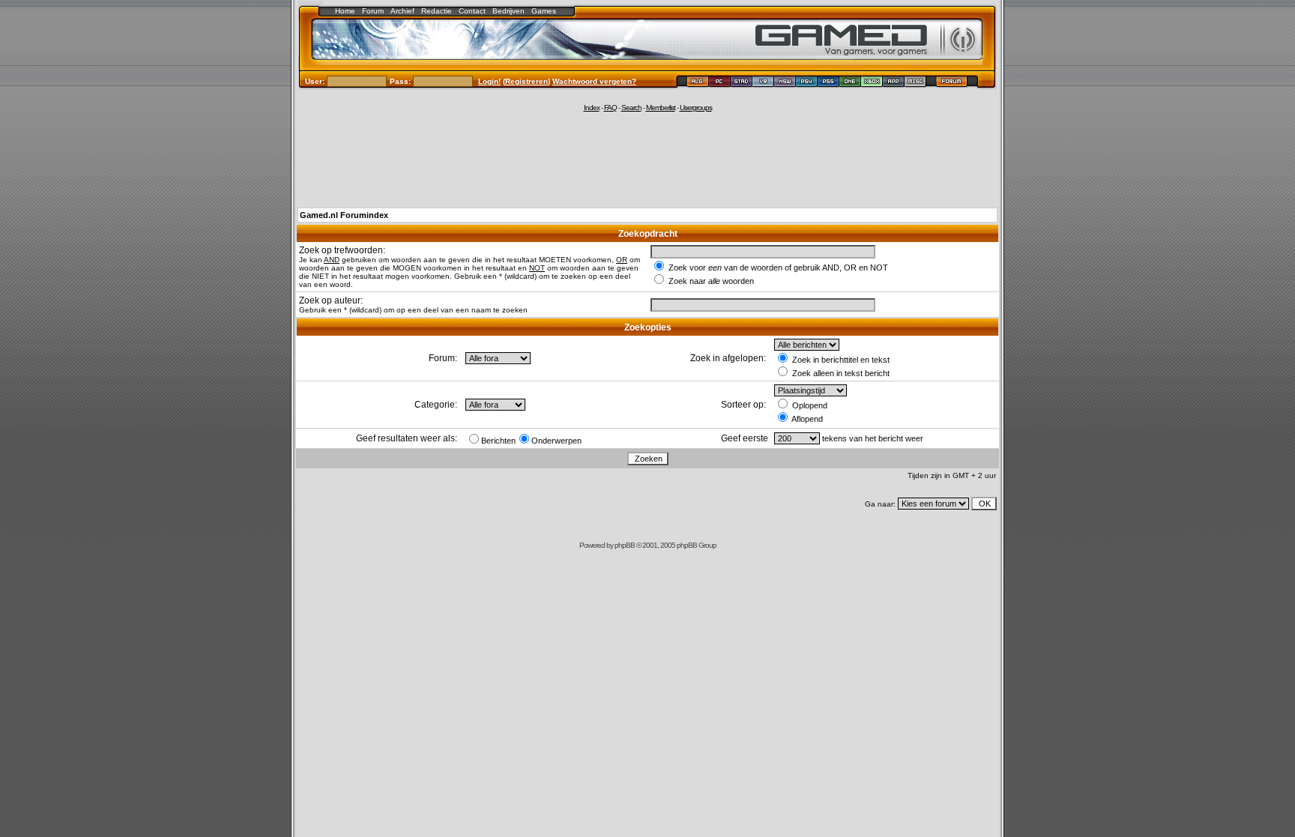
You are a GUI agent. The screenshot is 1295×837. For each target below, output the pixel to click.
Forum (373, 11)
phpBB (625, 545)
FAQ (610, 107)
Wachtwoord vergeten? (594, 81)
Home (345, 11)
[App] (894, 83)
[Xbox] (872, 83)
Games (543, 11)
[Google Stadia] (741, 83)
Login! (489, 81)
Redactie (436, 11)
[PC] (720, 83)
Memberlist (660, 107)
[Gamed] (697, 83)
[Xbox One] (850, 83)
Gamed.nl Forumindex (344, 215)
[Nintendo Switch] (785, 83)
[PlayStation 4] (807, 83)
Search (631, 107)
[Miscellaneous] (915, 83)
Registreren (526, 81)
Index (592, 107)
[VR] (763, 83)
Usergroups (696, 107)
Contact (472, 11)
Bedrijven (508, 11)
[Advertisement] (647, 159)
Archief (402, 11)
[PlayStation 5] (828, 83)
